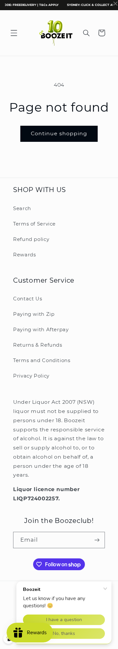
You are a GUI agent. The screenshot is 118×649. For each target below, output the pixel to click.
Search (22, 208)
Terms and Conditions (41, 360)
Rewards (24, 255)
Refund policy (31, 239)
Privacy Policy (31, 376)
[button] (13, 32)
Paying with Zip (33, 314)
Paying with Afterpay (41, 330)
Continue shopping (59, 133)
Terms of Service (34, 224)
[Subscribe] (97, 540)
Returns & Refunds (37, 345)
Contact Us (27, 299)
